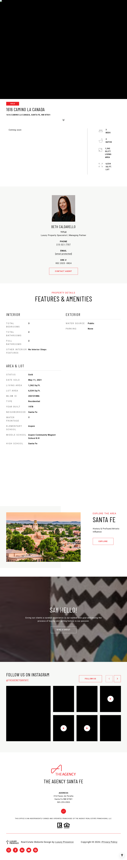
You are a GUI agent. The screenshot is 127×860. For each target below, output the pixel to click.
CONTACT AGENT (63, 271)
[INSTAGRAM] (8, 850)
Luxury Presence (64, 842)
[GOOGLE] (35, 850)
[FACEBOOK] (15, 850)
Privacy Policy (109, 842)
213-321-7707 (63, 244)
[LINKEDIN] (22, 850)
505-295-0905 (63, 802)
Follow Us (90, 679)
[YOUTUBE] (28, 850)
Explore (103, 541)
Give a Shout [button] (64, 630)
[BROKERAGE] (63, 811)
